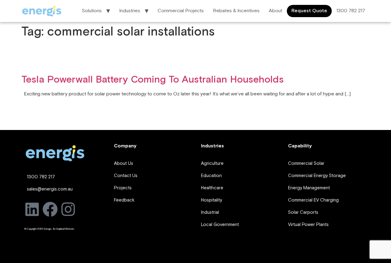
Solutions (92, 11)
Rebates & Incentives (236, 11)
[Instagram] (68, 209)
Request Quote (309, 11)
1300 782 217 (350, 11)
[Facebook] (50, 209)
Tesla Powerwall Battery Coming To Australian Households (152, 79)
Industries (129, 11)
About (275, 11)
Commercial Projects (181, 11)
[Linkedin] (32, 209)
